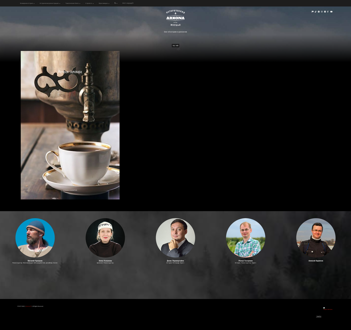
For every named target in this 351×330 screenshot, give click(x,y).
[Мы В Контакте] (319, 12)
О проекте (88, 3)
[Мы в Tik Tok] (316, 12)
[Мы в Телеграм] (325, 12)
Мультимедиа (103, 3)
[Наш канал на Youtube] (331, 12)
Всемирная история (26, 3)
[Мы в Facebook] (328, 12)
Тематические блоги (72, 3)
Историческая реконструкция (49, 3)
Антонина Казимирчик (70, 190)
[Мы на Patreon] (313, 12)
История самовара (70, 72)
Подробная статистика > (319, 317)
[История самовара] (70, 125)
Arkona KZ (28, 306)
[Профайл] (35, 238)
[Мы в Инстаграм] (322, 12)
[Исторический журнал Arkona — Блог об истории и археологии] (175, 18)
